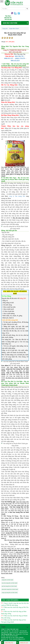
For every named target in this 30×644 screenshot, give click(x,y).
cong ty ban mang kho (17, 196)
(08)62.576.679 (20, 58)
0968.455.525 (8, 58)
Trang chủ (5, 28)
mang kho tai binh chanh (7, 579)
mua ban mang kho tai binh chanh (9, 583)
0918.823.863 (8, 19)
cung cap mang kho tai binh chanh (9, 592)
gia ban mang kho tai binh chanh (9, 586)
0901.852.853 (15, 60)
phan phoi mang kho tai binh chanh (10, 589)
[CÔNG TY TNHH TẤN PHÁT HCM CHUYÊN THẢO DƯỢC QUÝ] (15, 3)
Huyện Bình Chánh (14, 28)
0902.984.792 (7, 18)
